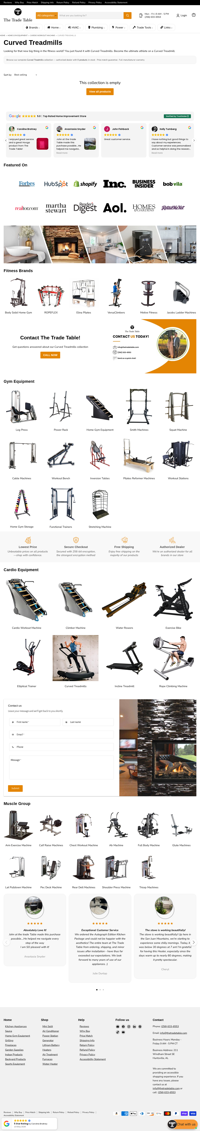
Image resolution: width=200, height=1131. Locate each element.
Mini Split (47, 1026)
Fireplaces (10, 1045)
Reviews (8, 2)
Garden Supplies (14, 1050)
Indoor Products (14, 1054)
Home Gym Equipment (18, 35)
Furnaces (47, 1059)
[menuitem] (32, 27)
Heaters (46, 1050)
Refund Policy (79, 2)
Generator (48, 1040)
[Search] (127, 15)
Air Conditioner (50, 1031)
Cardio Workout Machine (42, 35)
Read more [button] (14, 153)
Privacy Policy (95, 2)
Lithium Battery (51, 1045)
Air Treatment (50, 1054)
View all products (100, 91)
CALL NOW (50, 355)
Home (2, 35)
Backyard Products (15, 1059)
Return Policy (63, 2)
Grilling (9, 1040)
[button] (6, 140)
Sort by (8, 74)
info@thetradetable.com (173, 1033)
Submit (15, 788)
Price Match (32, 2)
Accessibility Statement (116, 2)
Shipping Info (47, 2)
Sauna (8, 1031)
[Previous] (6, 942)
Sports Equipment (15, 1064)
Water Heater (50, 1064)
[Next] (193, 942)
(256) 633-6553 (170, 1026)
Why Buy (19, 2)
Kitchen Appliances (16, 1026)
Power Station (50, 1035)
